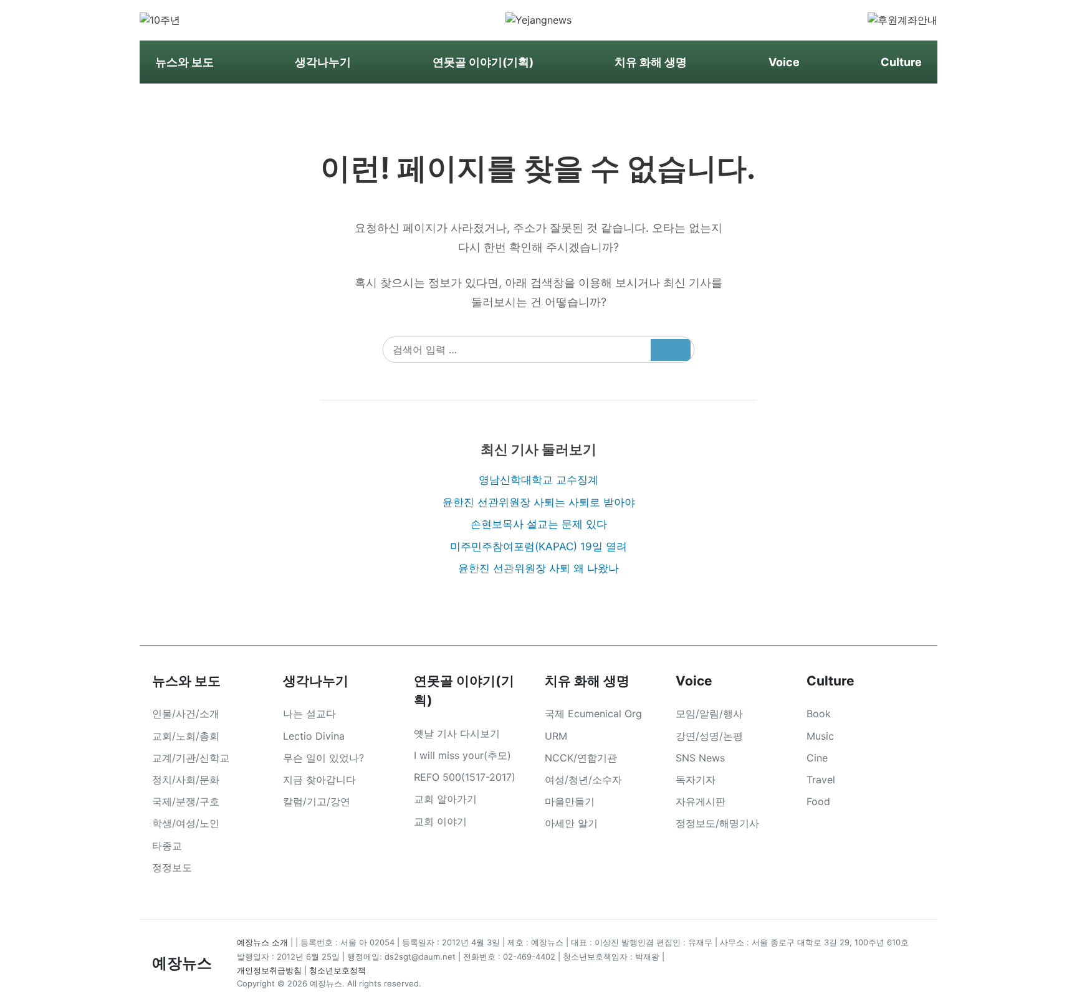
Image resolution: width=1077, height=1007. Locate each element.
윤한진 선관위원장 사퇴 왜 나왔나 (538, 568)
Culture (901, 62)
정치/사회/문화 (185, 779)
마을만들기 (570, 801)
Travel (821, 779)
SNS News (700, 758)
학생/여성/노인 (185, 823)
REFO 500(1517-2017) (464, 777)
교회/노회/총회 (185, 736)
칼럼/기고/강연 (316, 801)
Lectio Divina (314, 736)
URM (556, 736)
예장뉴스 (182, 963)
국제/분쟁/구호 (185, 801)
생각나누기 (323, 62)
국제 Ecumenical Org (593, 713)
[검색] (671, 350)
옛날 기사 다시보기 (457, 733)
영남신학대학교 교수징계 (538, 480)
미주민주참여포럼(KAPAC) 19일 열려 (538, 546)
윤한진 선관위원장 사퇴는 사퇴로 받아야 (539, 502)
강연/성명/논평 (709, 736)
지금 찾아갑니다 (319, 779)
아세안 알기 (571, 823)
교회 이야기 (440, 821)
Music (820, 736)
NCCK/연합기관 (581, 758)
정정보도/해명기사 (717, 823)
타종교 (167, 845)
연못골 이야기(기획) (483, 62)
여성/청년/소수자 (583, 779)
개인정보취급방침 (269, 970)
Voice (784, 62)
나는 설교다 (309, 713)
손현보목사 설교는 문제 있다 (539, 524)
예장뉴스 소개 (262, 942)
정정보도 (172, 867)
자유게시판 (700, 801)
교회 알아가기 (445, 799)
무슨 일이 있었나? (323, 758)
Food (818, 801)
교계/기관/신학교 (190, 758)
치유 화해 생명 (651, 62)
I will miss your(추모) (462, 755)
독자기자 (696, 779)
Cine (817, 758)
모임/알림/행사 (709, 713)
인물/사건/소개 (185, 713)
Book (819, 713)
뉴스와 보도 (184, 62)
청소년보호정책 (337, 970)
